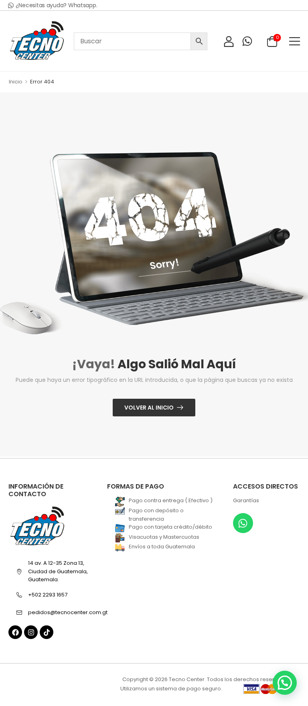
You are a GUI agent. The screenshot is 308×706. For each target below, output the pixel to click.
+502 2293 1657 (47, 594)
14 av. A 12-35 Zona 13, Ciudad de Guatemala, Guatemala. (58, 571)
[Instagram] (31, 632)
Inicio (15, 81)
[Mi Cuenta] (228, 41)
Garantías (246, 500)
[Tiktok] (46, 632)
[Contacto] (247, 41)
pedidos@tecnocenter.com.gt (63, 612)
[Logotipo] (37, 41)
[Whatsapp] (243, 523)
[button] (294, 41)
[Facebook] (15, 632)
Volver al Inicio (149, 408)
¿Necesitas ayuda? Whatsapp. (56, 5)
